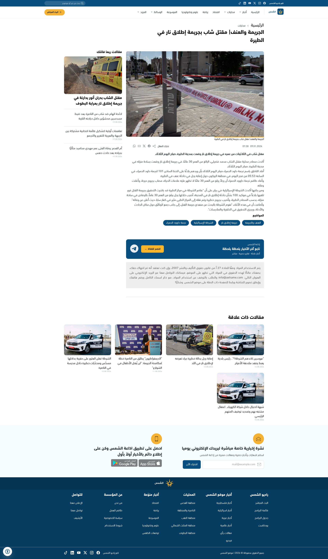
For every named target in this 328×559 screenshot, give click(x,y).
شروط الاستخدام (113, 526)
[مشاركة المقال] (155, 146)
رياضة (205, 12)
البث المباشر (52, 12)
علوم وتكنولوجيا (190, 12)
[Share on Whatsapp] (135, 146)
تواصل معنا (77, 511)
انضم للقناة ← (152, 249)
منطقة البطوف (187, 533)
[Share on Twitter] (145, 146)
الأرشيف (78, 518)
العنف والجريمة (253, 223)
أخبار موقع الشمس (219, 494)
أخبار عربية (227, 518)
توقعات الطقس (150, 533)
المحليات (189, 494)
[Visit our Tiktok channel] (239, 3)
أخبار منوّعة (151, 494)
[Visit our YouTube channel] (249, 3)
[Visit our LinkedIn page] (244, 3)
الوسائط (158, 12)
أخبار (244, 12)
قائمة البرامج (261, 511)
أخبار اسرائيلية (225, 511)
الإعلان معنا (76, 503)
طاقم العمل (116, 511)
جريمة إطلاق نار (229, 223)
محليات (231, 12)
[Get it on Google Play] (124, 463)
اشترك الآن (191, 464)
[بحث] (82, 3)
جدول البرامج (261, 518)
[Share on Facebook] (150, 146)
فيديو (229, 541)
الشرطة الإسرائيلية (203, 223)
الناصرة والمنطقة (186, 511)
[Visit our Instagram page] (259, 3)
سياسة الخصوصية (113, 518)
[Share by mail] (140, 146)
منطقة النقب (188, 518)
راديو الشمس (259, 494)
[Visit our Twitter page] (254, 3)
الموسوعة (172, 12)
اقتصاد (216, 12)
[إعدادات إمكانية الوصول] (7, 551)
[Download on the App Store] (150, 463)
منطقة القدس (187, 503)
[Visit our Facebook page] (264, 3)
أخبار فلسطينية (224, 503)
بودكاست (263, 526)
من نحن (118, 503)
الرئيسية (255, 12)
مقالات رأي (226, 533)
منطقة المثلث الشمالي (183, 526)
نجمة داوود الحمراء (176, 223)
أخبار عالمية (226, 526)
